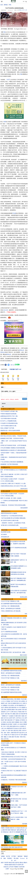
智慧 (10, 736)
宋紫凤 (2, 828)
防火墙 (8, 724)
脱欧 (23, 716)
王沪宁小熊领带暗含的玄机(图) (19, 547)
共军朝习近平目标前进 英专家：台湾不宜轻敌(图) (13, 445)
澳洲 (12, 732)
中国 (4, 32)
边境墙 (19, 709)
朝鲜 (16, 716)
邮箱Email (3, 851)
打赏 (20, 10)
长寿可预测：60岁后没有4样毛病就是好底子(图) (13, 759)
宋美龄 (5, 734)
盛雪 (18, 830)
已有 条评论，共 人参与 (8, 391)
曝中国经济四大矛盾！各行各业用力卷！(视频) (13, 652)
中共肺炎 (3, 699)
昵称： (3, 387)
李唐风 (12, 830)
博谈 (10, 847)
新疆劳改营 (10, 728)
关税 (16, 709)
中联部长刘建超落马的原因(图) (8, 413)
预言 (18, 736)
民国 (15, 732)
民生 (2, 732)
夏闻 (3, 830)
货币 (14, 718)
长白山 (18, 726)
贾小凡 (14, 828)
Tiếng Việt (16, 868)
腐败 (14, 713)
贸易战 (8, 701)
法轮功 (21, 724)
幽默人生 (6, 736)
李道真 (18, 828)
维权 (11, 724)
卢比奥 (14, 213)
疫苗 (24, 703)
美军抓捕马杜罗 (5, 536)
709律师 (15, 724)
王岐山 (5, 709)
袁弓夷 (16, 705)
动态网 (19, 864)
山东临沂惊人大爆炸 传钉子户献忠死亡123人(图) (13, 483)
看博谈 (6, 4)
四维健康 (17, 832)
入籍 (22, 730)
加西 (23, 866)
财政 (8, 720)
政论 (7, 847)
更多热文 (24, 695)
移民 (3, 730)
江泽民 (12, 711)
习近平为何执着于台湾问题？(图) (9, 411)
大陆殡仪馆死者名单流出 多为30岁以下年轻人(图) (13, 486)
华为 (11, 713)
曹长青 (22, 832)
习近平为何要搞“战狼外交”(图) (8, 425)
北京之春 (5, 310)
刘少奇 (16, 734)
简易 (11, 828)
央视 (23, 728)
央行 (26, 716)
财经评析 (20, 847)
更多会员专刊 (23, 528)
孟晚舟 (13, 709)
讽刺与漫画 (15, 847)
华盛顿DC (16, 866)
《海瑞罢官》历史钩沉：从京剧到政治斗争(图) (13, 523)
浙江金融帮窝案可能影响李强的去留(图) (11, 603)
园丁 (15, 830)
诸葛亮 (25, 734)
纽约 (12, 866)
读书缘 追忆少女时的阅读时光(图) (9, 525)
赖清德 (9, 709)
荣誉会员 (21, 350)
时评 (2, 847)
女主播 (20, 728)
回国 (20, 730)
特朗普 (18, 699)
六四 (19, 701)
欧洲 (20, 866)
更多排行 (24, 782)
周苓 (6, 830)
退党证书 (14, 864)
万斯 (23, 709)
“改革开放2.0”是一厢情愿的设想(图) (10, 606)
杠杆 (5, 718)
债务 (2, 718)
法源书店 (17, 862)
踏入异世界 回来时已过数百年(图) (9, 520)
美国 (4, 121)
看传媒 (6, 864)
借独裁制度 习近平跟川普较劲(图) (9, 464)
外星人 (24, 736)
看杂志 (21, 862)
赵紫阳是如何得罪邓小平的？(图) (9, 416)
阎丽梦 (23, 707)
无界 (22, 864)
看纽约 (25, 862)
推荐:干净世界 (4, 862)
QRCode (12, 364)
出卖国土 (23, 701)
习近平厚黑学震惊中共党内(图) (8, 418)
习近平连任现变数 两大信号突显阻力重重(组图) (13, 518)
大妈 (7, 722)
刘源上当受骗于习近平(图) (7, 428)
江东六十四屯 (6, 726)
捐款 (4, 858)
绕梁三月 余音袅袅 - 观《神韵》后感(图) (10, 498)
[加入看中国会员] (14, 337)
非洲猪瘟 (16, 722)
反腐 (16, 713)
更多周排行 (24, 680)
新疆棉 (14, 703)
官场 (22, 713)
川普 (21, 74)
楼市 (6, 720)
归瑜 (21, 828)
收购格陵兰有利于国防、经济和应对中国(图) (12, 438)
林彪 (13, 734)
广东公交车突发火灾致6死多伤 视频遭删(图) (11, 462)
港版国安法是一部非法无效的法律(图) (10, 430)
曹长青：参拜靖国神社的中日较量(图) (11, 608)
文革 (5, 739)
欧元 (20, 718)
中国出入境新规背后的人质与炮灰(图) (11, 611)
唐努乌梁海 (13, 726)
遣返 (14, 730)
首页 (1, 4)
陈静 (9, 830)
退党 (10, 707)
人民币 (17, 718)
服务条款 (20, 856)
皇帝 (22, 734)
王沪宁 (8, 711)
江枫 (10, 832)
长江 (21, 703)
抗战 (20, 732)
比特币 (11, 718)
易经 (2, 736)
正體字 (7, 868)
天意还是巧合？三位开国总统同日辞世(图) (12, 515)
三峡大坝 (9, 703)
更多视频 (24, 823)
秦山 (23, 830)
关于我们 (13, 856)
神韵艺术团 (11, 862)
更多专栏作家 (23, 834)
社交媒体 (11, 716)
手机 (15, 736)
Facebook (22, 858)
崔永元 (16, 711)
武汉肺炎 (10, 699)
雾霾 (25, 722)
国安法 (18, 703)
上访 (18, 724)
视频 (3, 784)
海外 (5, 732)
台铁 (6, 703)
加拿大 (20, 716)
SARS (5, 728)
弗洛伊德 (13, 707)
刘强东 (4, 722)
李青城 (4, 832)
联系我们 (9, 858)
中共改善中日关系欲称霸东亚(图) (9, 423)
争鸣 (10, 4)
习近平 (8, 79)
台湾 (20, 720)
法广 (7, 716)
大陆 (20, 722)
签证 (17, 730)
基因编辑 (3, 724)
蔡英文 (24, 720)
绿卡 (25, 730)
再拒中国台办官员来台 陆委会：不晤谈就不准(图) (13, 436)
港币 (26, 718)
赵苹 (21, 830)
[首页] (13, 2)
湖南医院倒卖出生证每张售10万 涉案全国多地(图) (13, 450)
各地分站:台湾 (7, 866)
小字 (26, 10)
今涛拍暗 (7, 828)
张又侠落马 (4, 534)
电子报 (8, 856)
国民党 (6, 707)
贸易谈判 (3, 711)
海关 (12, 730)
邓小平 (9, 734)
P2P (23, 722)
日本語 (21, 868)
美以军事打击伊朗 (5, 532)
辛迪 (25, 832)
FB (14, 716)
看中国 (25, 713)
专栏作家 (4, 826)
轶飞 (24, 828)
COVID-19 (3, 701)
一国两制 (3, 716)
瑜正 (7, 832)
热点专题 (4, 530)
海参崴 (17, 720)
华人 (6, 730)
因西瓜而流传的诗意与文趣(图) (9, 513)
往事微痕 (4, 705)
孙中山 (23, 732)
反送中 (2, 713)
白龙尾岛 (22, 726)
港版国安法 (22, 705)
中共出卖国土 (11, 705)
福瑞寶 (10, 864)
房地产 (2, 720)
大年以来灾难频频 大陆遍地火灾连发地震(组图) (12, 447)
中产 (14, 720)
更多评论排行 (24, 488)
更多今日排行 (23, 655)
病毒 (25, 699)
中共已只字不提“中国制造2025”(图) (10, 601)
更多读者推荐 (24, 507)
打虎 (19, 713)
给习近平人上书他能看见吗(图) (8, 421)
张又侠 (16, 701)
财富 (11, 720)
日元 (23, 718)
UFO (17, 707)
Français (12, 868)
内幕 (23, 711)
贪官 (6, 713)
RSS (15, 860)
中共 (20, 707)
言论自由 (15, 728)
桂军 (17, 732)
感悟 (13, 736)
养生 (7, 739)
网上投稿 (16, 858)
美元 (7, 718)
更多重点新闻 (23, 597)
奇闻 (21, 736)
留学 (9, 730)
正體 (23, 1)
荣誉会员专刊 (6, 511)
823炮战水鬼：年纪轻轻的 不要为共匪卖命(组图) (13, 505)
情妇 (8, 713)
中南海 (19, 711)
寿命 (2, 739)
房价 (10, 722)
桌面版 (3, 856)
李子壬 (13, 832)
